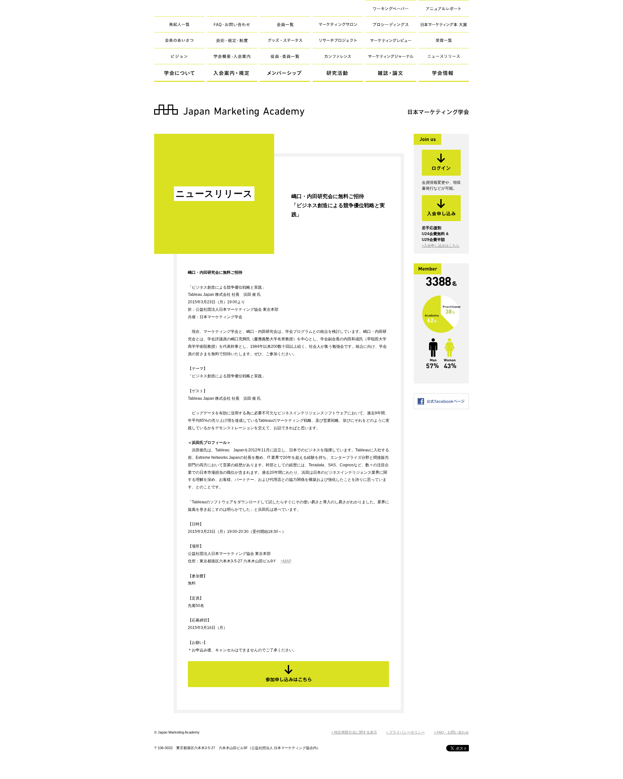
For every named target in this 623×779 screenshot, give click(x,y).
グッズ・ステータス (285, 40)
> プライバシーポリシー (405, 732)
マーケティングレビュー (391, 40)
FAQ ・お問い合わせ (232, 24)
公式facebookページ (441, 401)
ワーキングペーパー (391, 8)
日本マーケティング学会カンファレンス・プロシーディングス (387, 27)
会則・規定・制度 (232, 40)
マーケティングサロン (338, 24)
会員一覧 (285, 24)
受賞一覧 (444, 40)
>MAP (286, 561)
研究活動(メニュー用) (338, 73)
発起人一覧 (179, 24)
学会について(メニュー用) (179, 73)
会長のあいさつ (179, 40)
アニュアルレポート (444, 8)
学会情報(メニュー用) (444, 73)
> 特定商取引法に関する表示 (354, 732)
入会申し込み (441, 208)
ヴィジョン (179, 56)
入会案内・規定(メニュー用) (232, 73)
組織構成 (285, 56)
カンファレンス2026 (338, 56)
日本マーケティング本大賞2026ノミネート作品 (438, 27)
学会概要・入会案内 (232, 56)
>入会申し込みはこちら (440, 245)
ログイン (441, 163)
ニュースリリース (444, 56)
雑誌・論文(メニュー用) (391, 73)
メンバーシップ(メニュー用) (285, 73)
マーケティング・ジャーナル (391, 56)
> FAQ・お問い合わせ (451, 732)
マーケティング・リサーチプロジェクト (338, 40)
